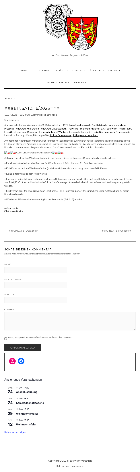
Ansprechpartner (58, 82)
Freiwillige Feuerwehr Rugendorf (21, 132)
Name (7, 264)
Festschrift (43, 70)
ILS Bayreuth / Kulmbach (85, 135)
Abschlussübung (27, 392)
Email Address (13, 279)
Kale (59, 466)
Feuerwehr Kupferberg (27, 128)
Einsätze (60, 70)
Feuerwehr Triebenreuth (118, 128)
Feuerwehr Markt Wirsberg (53, 132)
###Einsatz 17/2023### (116, 231)
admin (15, 208)
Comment (9, 309)
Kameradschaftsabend (30, 403)
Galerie (113, 70)
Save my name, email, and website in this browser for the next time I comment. (40, 337)
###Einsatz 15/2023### (23, 231)
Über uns (96, 70)
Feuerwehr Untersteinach (53, 128)
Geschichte (79, 70)
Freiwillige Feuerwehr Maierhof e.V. (86, 128)
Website (9, 294)
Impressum (80, 82)
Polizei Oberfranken (60, 135)
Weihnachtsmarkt (27, 413)
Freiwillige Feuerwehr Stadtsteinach (88, 125)
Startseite (26, 70)
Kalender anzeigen (15, 432)
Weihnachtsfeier (26, 424)
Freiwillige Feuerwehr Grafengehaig (111, 132)
